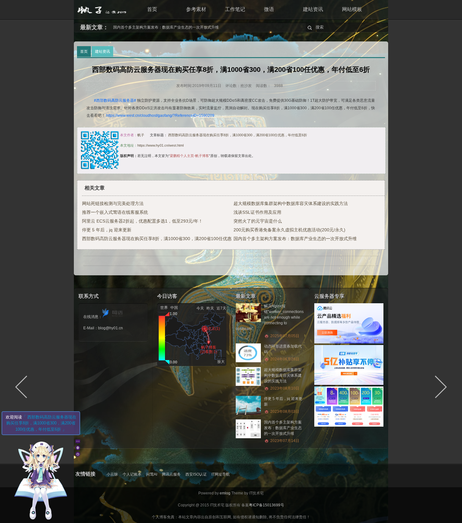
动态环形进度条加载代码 (283, 352)
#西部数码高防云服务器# (115, 100)
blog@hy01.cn (110, 328)
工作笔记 (235, 9)
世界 (164, 307)
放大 (221, 361)
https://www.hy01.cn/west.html (160, 145)
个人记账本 (132, 474)
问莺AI (151, 474)
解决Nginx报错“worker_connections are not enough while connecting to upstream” (183, 27)
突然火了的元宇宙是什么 (258, 221)
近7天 (221, 308)
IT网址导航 (221, 474)
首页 (152, 9)
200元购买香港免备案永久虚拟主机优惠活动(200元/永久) (289, 229)
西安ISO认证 (196, 474)
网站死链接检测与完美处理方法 (113, 203)
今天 (200, 308)
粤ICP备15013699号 (266, 505)
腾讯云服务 (171, 474)
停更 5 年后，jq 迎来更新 (106, 229)
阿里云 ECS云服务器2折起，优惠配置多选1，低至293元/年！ (142, 221)
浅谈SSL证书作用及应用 (257, 212)
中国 (174, 307)
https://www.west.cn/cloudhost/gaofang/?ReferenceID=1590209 (160, 115)
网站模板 (352, 9)
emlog (225, 493)
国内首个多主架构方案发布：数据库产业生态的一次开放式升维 (295, 238)
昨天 (210, 308)
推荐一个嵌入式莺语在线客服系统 (115, 212)
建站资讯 (313, 9)
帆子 (140, 135)
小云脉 (112, 474)
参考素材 (196, 9)
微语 (269, 9)
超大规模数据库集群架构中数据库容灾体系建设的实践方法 (291, 203)
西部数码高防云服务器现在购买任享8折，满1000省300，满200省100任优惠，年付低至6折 (237, 135)
